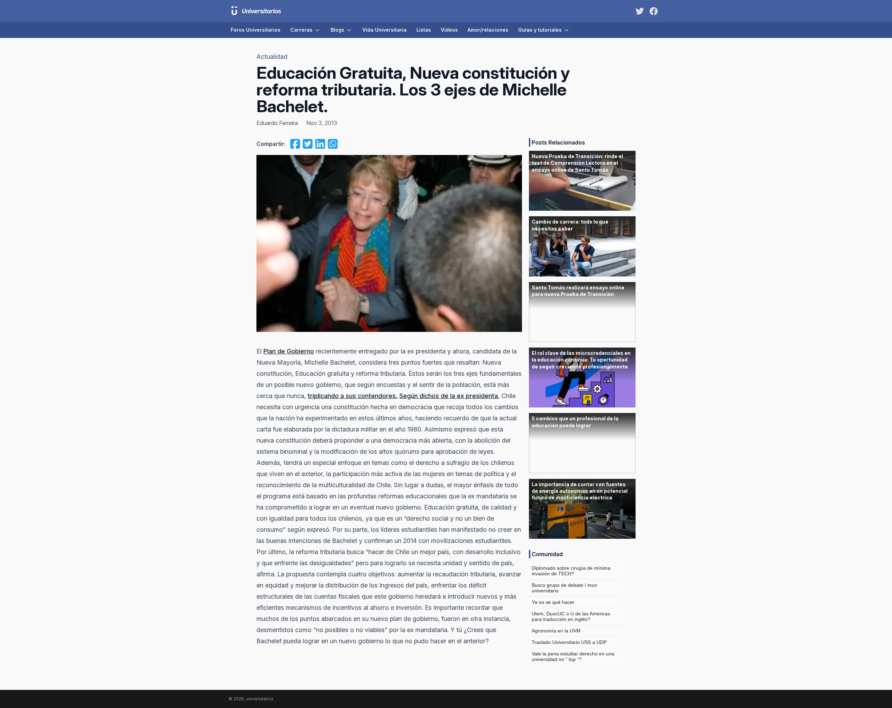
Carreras (301, 30)
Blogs (337, 30)
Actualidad (271, 56)
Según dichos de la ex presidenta (448, 395)
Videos (449, 30)
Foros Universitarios (255, 30)
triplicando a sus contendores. (353, 395)
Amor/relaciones (488, 30)
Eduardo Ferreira (277, 122)
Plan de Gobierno (288, 351)
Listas (423, 30)
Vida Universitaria (384, 30)
